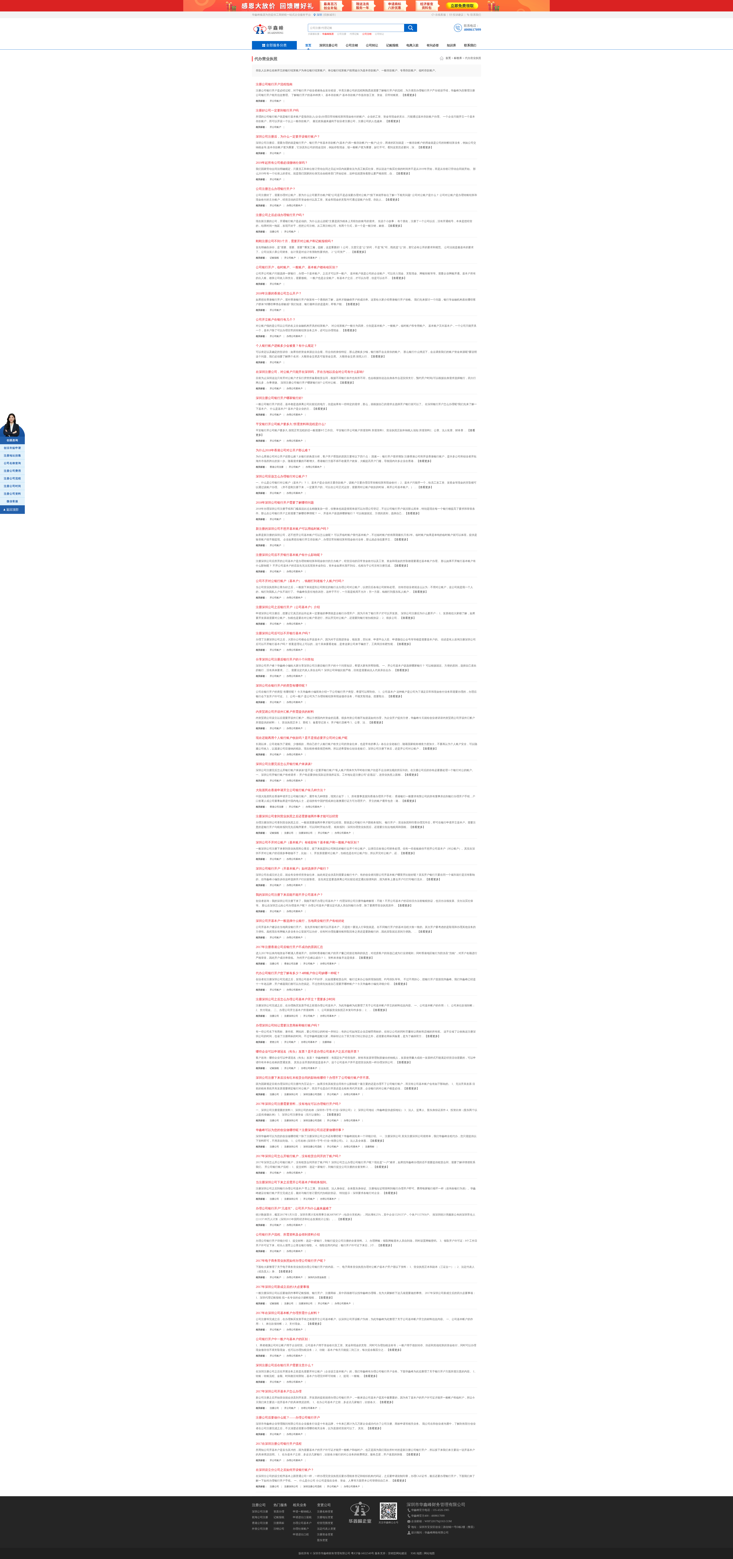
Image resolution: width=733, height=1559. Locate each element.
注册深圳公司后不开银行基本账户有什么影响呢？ (289, 554)
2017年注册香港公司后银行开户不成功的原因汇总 (289, 947)
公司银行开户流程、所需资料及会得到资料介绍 (288, 1234)
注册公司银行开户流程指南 (274, 84)
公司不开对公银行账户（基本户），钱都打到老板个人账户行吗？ (300, 581)
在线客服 (440, 14)
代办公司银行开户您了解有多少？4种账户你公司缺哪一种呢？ (298, 973)
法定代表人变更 (326, 1528)
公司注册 (341, 34)
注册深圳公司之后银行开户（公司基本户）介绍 (288, 607)
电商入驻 (412, 45)
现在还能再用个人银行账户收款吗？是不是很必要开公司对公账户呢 (301, 737)
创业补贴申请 (12, 448)
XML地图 (416, 1553)
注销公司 (279, 1528)
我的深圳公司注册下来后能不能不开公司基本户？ (289, 894)
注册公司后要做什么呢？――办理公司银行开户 (288, 1417)
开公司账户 (275, 101)
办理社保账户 (301, 1528)
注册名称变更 (325, 1511)
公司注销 (366, 34)
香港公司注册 (276, 467)
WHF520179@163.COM (438, 1521)
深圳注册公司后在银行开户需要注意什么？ (285, 1365)
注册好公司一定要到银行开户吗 (277, 110)
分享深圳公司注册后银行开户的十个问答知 (285, 659)
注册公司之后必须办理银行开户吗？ (280, 215)
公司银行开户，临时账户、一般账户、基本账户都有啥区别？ (297, 267)
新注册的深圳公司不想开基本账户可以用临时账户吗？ (292, 528)
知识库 (451, 45)
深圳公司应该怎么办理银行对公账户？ (282, 476)
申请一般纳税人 (302, 1511)
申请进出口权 (301, 1534)
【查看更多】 (409, 95)
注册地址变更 (325, 1517)
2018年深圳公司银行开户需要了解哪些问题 (285, 502)
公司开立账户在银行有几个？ (275, 319)
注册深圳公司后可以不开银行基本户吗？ (283, 633)
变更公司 (274, 1042)
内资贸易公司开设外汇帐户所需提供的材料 (285, 711)
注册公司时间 (12, 486)
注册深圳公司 (305, 833)
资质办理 (279, 1511)
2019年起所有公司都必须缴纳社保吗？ (282, 162)
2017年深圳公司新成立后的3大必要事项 (282, 1286)
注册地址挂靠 (12, 455)
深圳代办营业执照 (317, 1277)
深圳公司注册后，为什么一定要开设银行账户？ (288, 136)
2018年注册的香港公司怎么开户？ (279, 293)
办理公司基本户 (295, 205)
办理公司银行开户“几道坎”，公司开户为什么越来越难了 (294, 1208)
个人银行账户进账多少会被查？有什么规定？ (286, 345)
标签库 (458, 58)
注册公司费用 (12, 470)
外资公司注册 (260, 1528)
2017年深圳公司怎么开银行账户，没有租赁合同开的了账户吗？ (298, 1156)
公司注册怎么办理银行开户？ (275, 188)
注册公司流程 (12, 478)
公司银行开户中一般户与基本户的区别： (283, 1339)
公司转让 (379, 34)
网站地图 (429, 1553)
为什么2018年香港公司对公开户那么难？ (283, 450)
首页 (308, 45)
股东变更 (322, 1540)
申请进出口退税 (302, 1517)
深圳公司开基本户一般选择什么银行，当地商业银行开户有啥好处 (300, 920)
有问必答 (433, 45)
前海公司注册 (260, 1517)
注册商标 (327, 1042)
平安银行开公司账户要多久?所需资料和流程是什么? (291, 424)
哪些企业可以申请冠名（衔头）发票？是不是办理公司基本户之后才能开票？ (308, 1051)
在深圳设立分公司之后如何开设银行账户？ (285, 1469)
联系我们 (475, 14)
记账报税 (392, 45)
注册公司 (274, 231)
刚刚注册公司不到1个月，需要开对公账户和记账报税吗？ (295, 241)
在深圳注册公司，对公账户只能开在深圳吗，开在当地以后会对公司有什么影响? (310, 371)
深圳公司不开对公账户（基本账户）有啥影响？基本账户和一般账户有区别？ (308, 842)
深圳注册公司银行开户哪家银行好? (279, 398)
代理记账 (354, 34)
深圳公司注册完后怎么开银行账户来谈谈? (284, 764)
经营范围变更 (325, 1523)
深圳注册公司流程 (312, 1094)
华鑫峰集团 (328, 34)
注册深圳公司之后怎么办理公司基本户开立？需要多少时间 (295, 999)
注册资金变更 (325, 1534)
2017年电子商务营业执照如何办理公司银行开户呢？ (291, 1260)
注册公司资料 (12, 493)
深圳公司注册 (260, 1511)
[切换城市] (329, 14)
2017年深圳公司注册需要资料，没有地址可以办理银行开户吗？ (298, 1103)
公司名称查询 (12, 463)
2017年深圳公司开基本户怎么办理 (279, 1391)
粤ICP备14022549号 (362, 1553)
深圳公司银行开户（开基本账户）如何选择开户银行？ (292, 868)
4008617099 (472, 29)
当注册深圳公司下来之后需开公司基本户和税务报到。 (292, 1182)
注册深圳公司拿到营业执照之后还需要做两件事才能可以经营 (297, 816)
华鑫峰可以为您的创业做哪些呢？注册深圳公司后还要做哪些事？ (300, 1130)
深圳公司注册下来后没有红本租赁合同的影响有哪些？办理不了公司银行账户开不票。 (314, 1077)
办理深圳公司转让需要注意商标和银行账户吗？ (288, 1025)
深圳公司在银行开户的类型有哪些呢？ (282, 685)
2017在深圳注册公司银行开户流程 (279, 1443)
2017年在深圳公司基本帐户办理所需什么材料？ (288, 1313)
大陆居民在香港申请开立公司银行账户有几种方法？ (291, 790)
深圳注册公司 (328, 45)
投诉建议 (457, 14)
